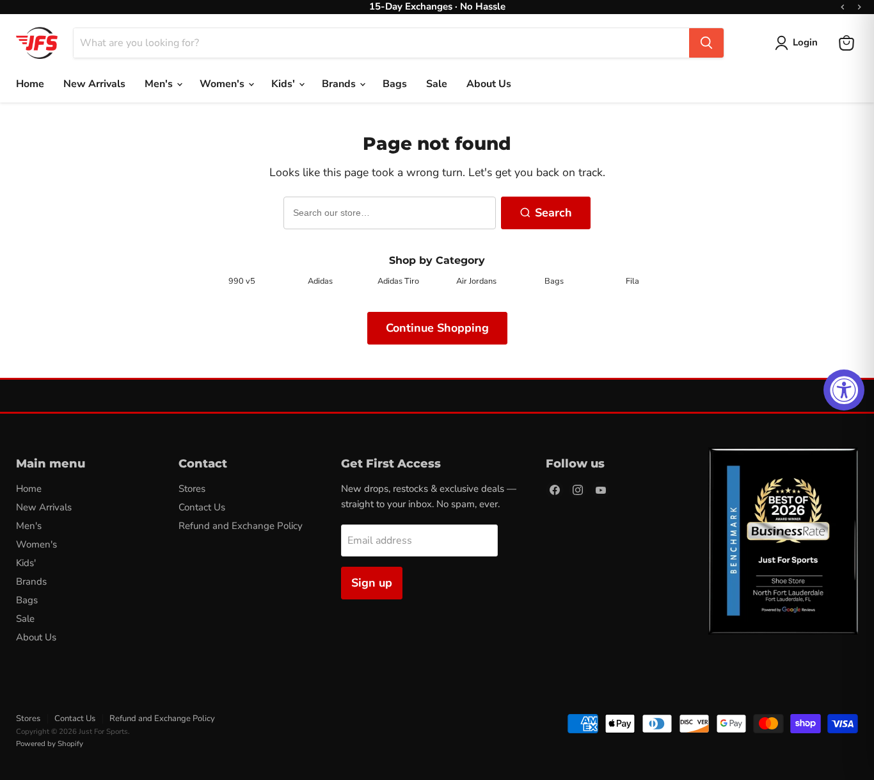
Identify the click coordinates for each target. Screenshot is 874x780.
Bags (395, 84)
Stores (192, 488)
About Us (488, 84)
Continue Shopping (437, 328)
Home (30, 84)
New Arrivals (94, 84)
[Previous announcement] (843, 7)
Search (553, 212)
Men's (160, 84)
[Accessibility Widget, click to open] (843, 390)
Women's (223, 84)
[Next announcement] (859, 7)
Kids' (284, 84)
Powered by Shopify (49, 743)
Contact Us (202, 507)
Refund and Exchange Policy (241, 525)
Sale (436, 84)
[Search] (706, 43)
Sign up (371, 582)
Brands (340, 84)
